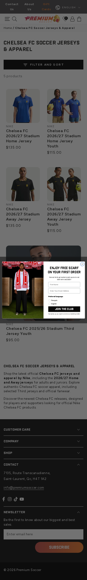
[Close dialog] (82, 264)
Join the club (64, 309)
